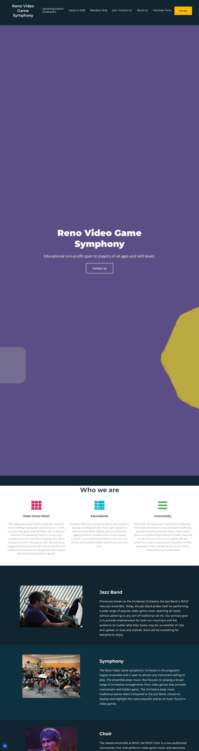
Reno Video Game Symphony (23, 11)
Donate (183, 10)
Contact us (100, 268)
